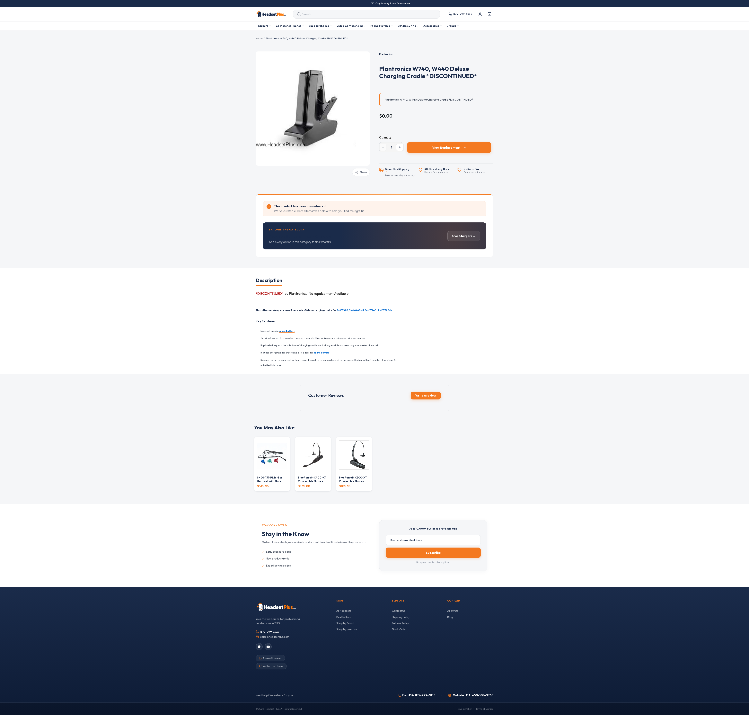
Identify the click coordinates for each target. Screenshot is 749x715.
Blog (450, 617)
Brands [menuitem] (451, 25)
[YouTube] (268, 646)
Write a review (425, 395)
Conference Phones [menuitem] (288, 25)
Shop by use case (346, 629)
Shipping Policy (401, 617)
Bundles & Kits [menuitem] (407, 25)
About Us (452, 610)
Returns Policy (400, 623)
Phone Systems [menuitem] (380, 25)
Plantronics (386, 54)
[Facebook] (259, 646)
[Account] (480, 14)
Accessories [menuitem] (431, 25)
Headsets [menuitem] (262, 25)
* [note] (400, 172)
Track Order (399, 629)
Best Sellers (343, 617)
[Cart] (489, 14)
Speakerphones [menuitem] (319, 25)
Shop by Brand (345, 623)
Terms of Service (484, 708)
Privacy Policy (464, 708)
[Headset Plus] (271, 14)
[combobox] (362, 14)
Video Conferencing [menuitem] (350, 25)
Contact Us (398, 610)
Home (259, 38)
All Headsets (343, 610)
